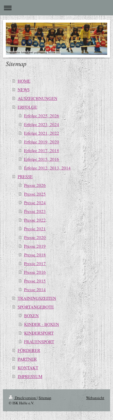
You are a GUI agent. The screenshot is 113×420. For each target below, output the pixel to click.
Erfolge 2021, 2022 (41, 133)
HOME (24, 81)
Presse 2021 (35, 228)
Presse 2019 (35, 246)
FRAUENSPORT (39, 341)
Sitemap (45, 397)
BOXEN (31, 315)
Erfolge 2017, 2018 (41, 150)
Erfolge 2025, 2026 (41, 115)
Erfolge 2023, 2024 (41, 124)
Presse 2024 (35, 202)
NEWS (24, 89)
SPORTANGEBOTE (36, 307)
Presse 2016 (35, 272)
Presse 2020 (35, 237)
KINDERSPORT (39, 333)
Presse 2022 (35, 220)
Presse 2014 (35, 289)
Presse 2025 (35, 194)
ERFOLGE (27, 107)
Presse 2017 (35, 263)
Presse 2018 (35, 255)
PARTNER (27, 359)
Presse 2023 (35, 211)
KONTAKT (28, 367)
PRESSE (25, 176)
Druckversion (25, 397)
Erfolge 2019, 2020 (41, 142)
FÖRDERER (29, 350)
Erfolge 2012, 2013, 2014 (47, 168)
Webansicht (95, 397)
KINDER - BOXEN (41, 324)
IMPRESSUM (30, 376)
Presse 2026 (35, 185)
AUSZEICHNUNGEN (37, 98)
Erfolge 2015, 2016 (41, 159)
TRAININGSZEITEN (37, 298)
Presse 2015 (35, 281)
